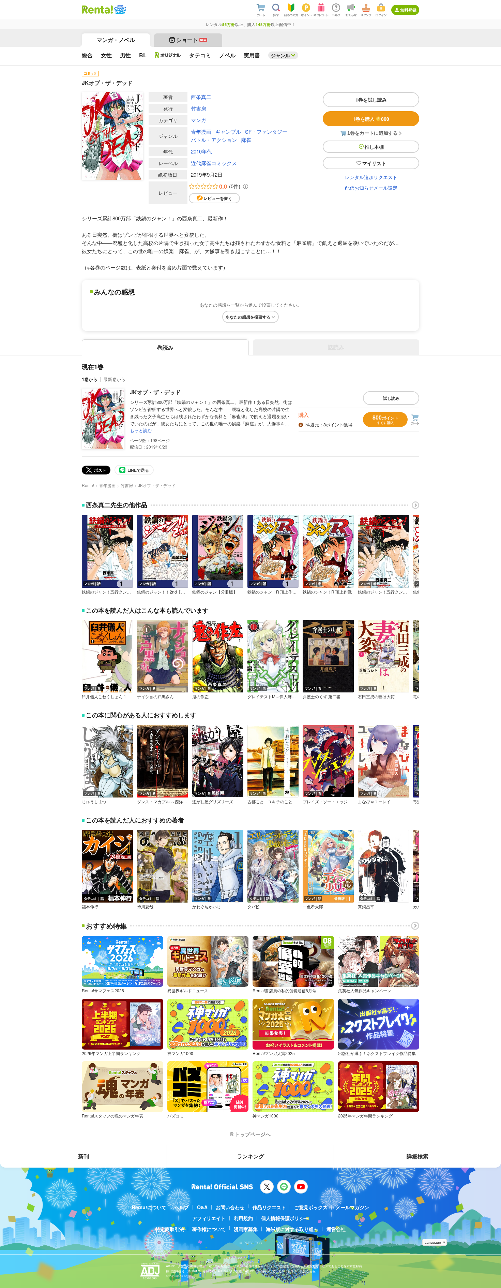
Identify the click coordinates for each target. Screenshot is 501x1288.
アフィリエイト (209, 1218)
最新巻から (114, 379)
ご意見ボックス (311, 1207)
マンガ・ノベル (116, 40)
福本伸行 (90, 906)
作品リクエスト (269, 1207)
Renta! (88, 485)
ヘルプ (181, 1207)
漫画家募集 (246, 1229)
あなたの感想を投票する (248, 317)
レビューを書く (217, 198)
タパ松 (253, 906)
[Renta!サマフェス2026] (119, 9)
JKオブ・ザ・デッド (155, 392)
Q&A (202, 1207)
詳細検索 (417, 1156)
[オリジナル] (168, 55)
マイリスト (374, 163)
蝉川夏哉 (145, 906)
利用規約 (243, 1218)
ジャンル (280, 55)
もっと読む (141, 430)
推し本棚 (374, 146)
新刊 (83, 1156)
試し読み (391, 398)
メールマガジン (352, 1207)
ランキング (250, 1156)
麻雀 (246, 139)
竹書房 (198, 108)
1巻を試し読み (371, 99)
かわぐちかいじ (206, 906)
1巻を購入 (371, 118)
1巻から (89, 379)
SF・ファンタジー (266, 131)
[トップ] (97, 9)
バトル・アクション (214, 139)
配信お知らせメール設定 (371, 187)
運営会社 (336, 1229)
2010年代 (201, 151)
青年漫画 (201, 131)
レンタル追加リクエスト (371, 177)
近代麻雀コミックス (214, 162)
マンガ (198, 119)
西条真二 (201, 96)
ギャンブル (228, 131)
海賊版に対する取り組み (292, 1229)
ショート (191, 40)
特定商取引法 (169, 1229)
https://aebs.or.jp (178, 1276)
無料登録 (408, 10)
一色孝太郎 (313, 906)
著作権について (209, 1229)
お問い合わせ (230, 1207)
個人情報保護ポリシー (285, 1218)
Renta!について (149, 1207)
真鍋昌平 (366, 906)
